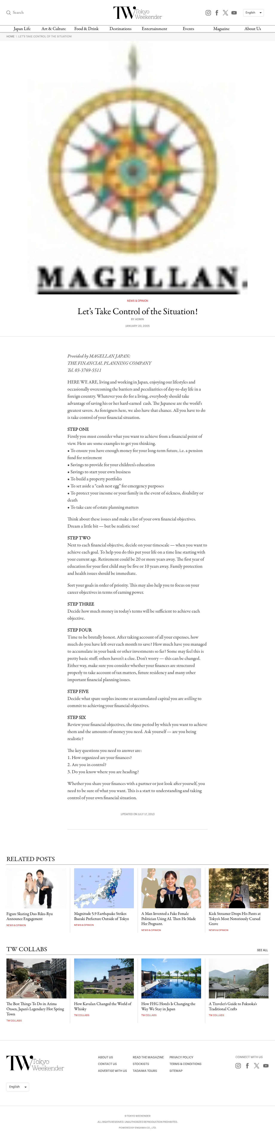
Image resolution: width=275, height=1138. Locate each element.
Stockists (141, 1064)
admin (139, 319)
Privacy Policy (181, 1057)
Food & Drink (86, 29)
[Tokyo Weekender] (35, 1069)
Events (188, 29)
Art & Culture (53, 29)
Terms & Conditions (186, 1064)
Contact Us (107, 1064)
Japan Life (22, 29)
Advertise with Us (112, 1071)
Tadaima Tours (145, 1071)
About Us (252, 29)
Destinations (120, 29)
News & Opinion (137, 301)
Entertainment (154, 29)
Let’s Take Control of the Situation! (45, 36)
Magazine (221, 29)
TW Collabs (14, 1020)
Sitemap (176, 1071)
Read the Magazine (148, 1057)
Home (10, 36)
